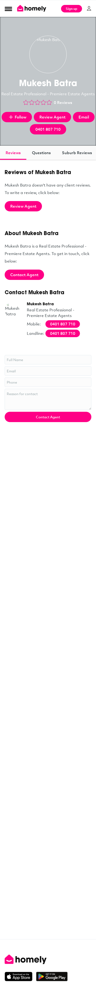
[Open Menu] (8, 8)
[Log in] (89, 8)
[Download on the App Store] (20, 976)
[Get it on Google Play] (52, 976)
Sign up (71, 8)
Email (84, 117)
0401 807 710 (48, 129)
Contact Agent (24, 274)
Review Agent (52, 117)
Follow (20, 117)
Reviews (13, 152)
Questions (41, 152)
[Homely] (48, 959)
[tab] (13, 153)
